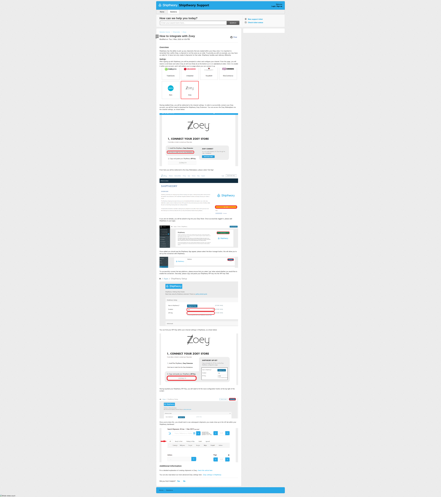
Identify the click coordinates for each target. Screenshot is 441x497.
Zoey (184, 32)
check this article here (205, 470)
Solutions (173, 12)
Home (162, 12)
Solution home (165, 32)
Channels (176, 32)
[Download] (216, 226)
